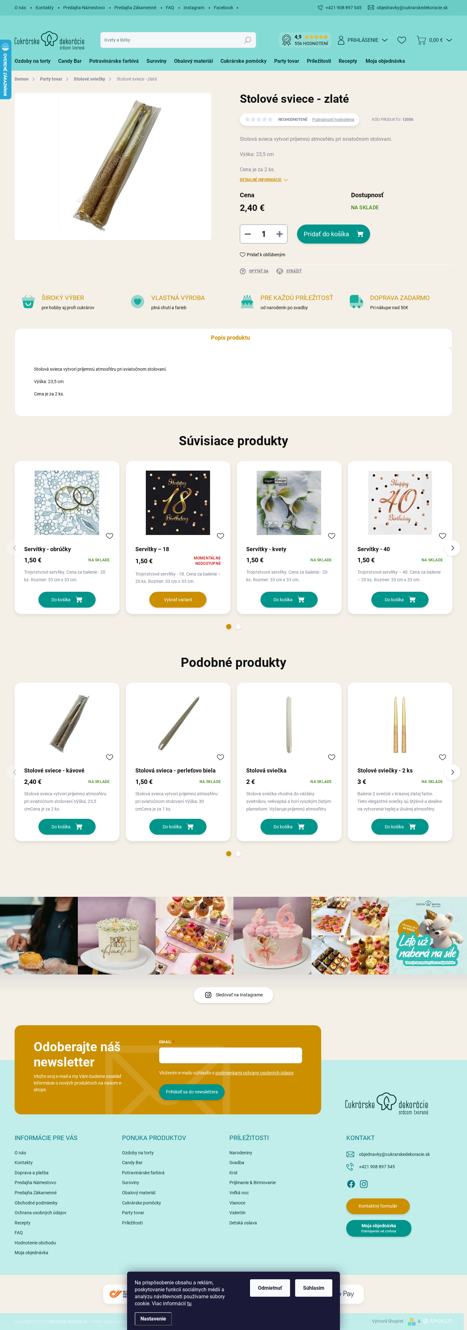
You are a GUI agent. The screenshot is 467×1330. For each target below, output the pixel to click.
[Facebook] (351, 1183)
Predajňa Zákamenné (135, 7)
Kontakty (45, 7)
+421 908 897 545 (377, 1166)
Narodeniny (240, 1152)
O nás (20, 7)
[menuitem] (34, 61)
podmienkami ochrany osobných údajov (254, 1072)
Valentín (237, 1212)
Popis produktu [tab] (230, 337)
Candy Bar (132, 1162)
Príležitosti (132, 1222)
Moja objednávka (31, 1252)
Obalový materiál (138, 1192)
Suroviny (130, 1182)
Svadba (236, 1162)
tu (189, 1304)
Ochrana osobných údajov (40, 1212)
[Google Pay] (344, 1294)
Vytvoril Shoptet (387, 1321)
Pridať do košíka (326, 234)
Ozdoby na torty (138, 1152)
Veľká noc (239, 1192)
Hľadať (248, 39)
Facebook (223, 7)
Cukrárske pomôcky (141, 1202)
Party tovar (133, 1212)
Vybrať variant (178, 599)
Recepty (22, 1222)
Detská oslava (243, 1222)
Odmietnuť (270, 1288)
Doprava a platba (32, 1172)
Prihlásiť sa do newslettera (192, 1091)
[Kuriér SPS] (122, 1294)
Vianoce (237, 1202)
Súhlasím (313, 1288)
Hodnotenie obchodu (35, 1242)
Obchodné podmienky (36, 1202)
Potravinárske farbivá (143, 1172)
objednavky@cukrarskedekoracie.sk (394, 1154)
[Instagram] (364, 1183)
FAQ (170, 7)
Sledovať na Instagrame (239, 994)
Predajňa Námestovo (84, 7)
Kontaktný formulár (378, 1206)
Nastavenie (153, 1319)
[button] (229, 626)
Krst (233, 1172)
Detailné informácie (260, 180)
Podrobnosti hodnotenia (333, 119)
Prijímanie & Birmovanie (252, 1182)
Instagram (194, 7)
